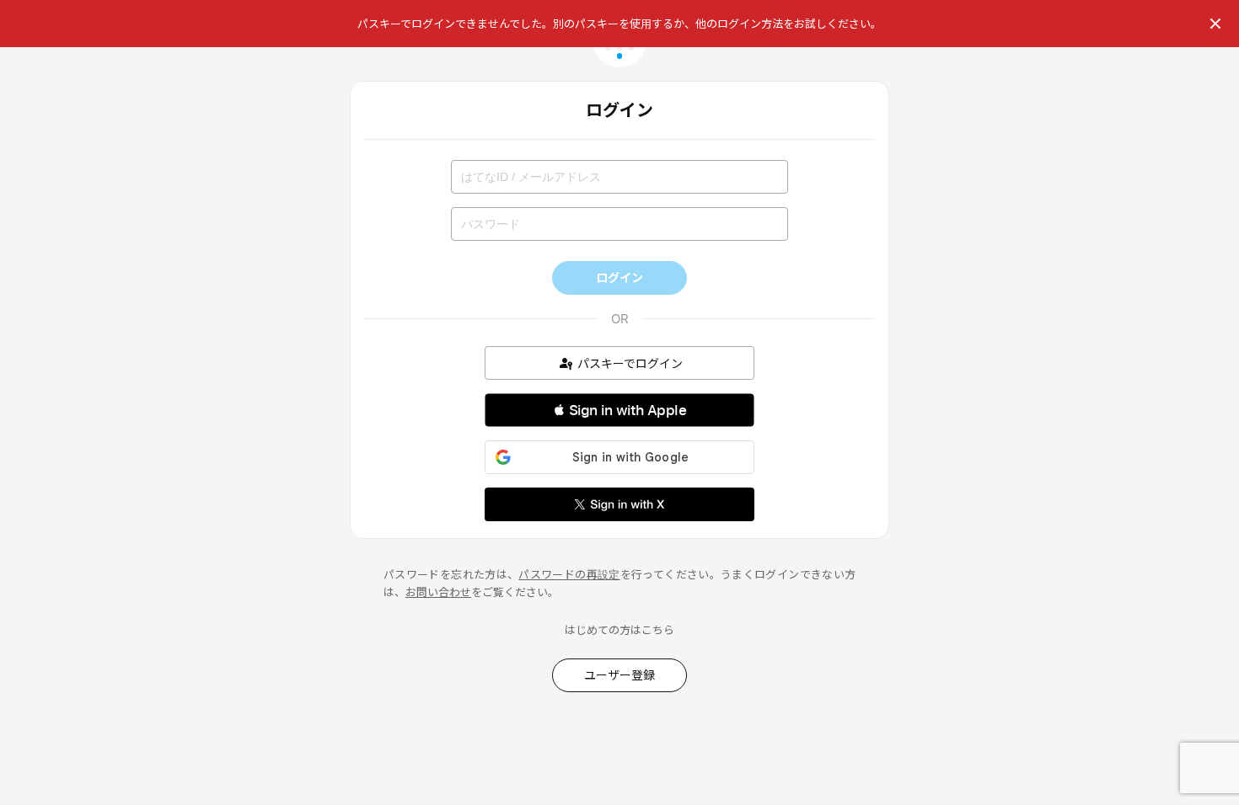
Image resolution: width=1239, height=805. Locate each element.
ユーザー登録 (619, 675)
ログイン (619, 277)
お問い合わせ (438, 592)
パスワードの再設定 (569, 574)
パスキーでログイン (630, 363)
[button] (619, 410)
